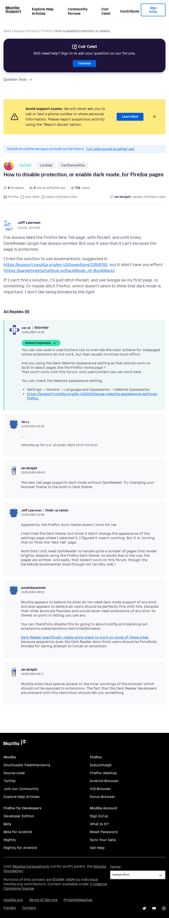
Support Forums (26, 31)
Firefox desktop (103, 773)
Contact (29, 908)
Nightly (10, 840)
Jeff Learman (29, 223)
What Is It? (99, 824)
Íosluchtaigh (101, 765)
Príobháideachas (78, 900)
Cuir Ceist (105, 11)
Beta (7, 824)
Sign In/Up (153, 10)
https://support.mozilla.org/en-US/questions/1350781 (56, 264)
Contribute (129, 11)
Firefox (46, 31)
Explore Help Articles (42, 11)
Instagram (163, 908)
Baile (7, 31)
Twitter (10, 781)
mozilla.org (13, 900)
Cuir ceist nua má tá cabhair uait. (110, 149)
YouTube (154, 908)
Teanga (115, 867)
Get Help (97, 848)
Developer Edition (19, 816)
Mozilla (15, 743)
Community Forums (78, 11)
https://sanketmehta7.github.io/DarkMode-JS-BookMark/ (60, 270)
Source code (14, 773)
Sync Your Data (103, 840)
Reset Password (104, 832)
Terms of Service (43, 900)
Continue (84, 63)
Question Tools (15, 79)
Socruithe (32, 197)
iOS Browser (100, 789)
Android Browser (104, 781)
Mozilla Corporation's (31, 866)
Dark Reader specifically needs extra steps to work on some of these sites (84, 637)
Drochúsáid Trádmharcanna (27, 765)
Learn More (130, 117)
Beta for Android (18, 832)
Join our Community (21, 789)
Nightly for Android (20, 848)
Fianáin (10, 908)
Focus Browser (102, 797)
